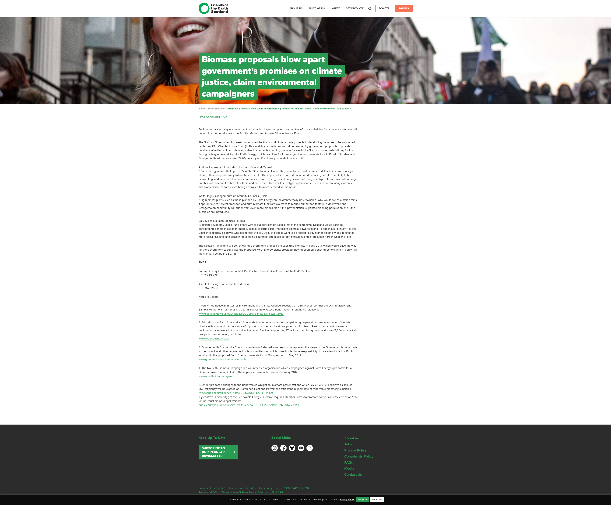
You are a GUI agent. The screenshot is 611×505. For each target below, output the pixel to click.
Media (349, 468)
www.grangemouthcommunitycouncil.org (224, 359)
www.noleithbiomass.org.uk (215, 376)
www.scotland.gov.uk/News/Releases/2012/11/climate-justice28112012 (241, 313)
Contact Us (353, 475)
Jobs (348, 444)
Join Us (404, 8)
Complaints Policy (358, 456)
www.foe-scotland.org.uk (214, 338)
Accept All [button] (362, 499)
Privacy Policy (355, 450)
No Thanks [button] (377, 499)
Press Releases (217, 108)
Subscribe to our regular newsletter (213, 452)
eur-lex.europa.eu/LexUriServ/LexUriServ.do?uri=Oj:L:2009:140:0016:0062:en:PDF (249, 405)
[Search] (369, 8)
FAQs (348, 462)
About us (351, 438)
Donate (384, 8)
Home (202, 108)
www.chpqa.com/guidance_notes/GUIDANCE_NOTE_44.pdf (236, 393)
